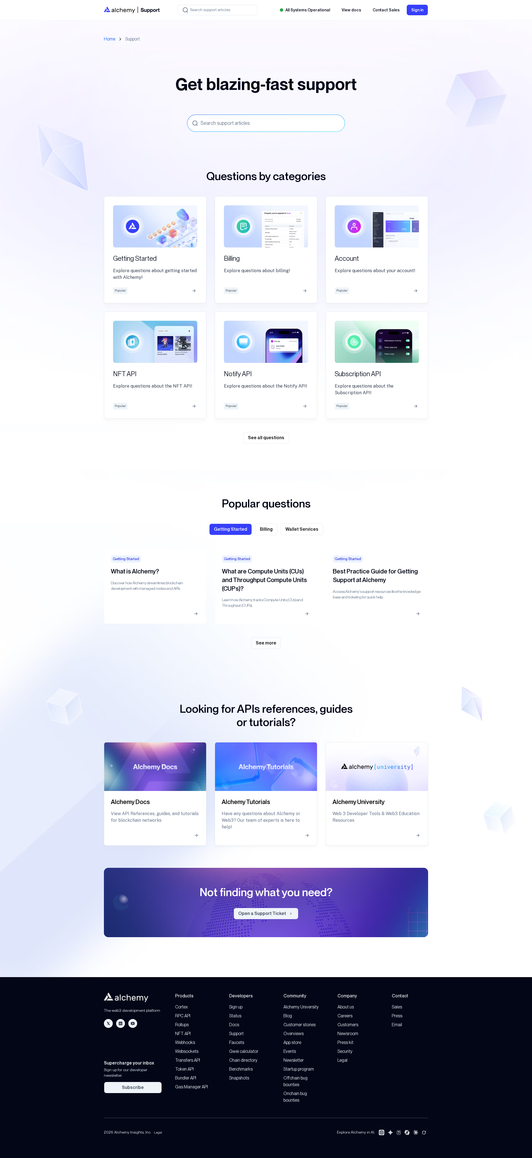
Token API (184, 1069)
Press (397, 1015)
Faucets (236, 1042)
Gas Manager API (191, 1086)
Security (344, 1051)
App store (292, 1042)
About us (345, 1007)
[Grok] (424, 1132)
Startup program (298, 1069)
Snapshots (239, 1078)
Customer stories (299, 1024)
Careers (344, 1015)
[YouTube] (132, 1023)
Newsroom (347, 1033)
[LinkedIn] (120, 1023)
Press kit (345, 1042)
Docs (234, 1024)
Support (236, 1033)
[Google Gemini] (390, 1132)
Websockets (186, 1051)
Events (289, 1051)
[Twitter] (108, 1023)
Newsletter (293, 1060)
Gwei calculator (243, 1051)
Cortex (181, 1007)
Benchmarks (241, 1069)
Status (235, 1015)
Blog (287, 1015)
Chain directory (243, 1060)
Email (397, 1024)
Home (109, 39)
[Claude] (415, 1132)
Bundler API (185, 1078)
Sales (397, 1007)
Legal (342, 1060)
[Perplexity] (399, 1132)
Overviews (293, 1033)
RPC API (182, 1015)
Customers (347, 1024)
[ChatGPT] (381, 1132)
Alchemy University (301, 1007)
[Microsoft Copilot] (407, 1132)
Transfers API (187, 1060)
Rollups (182, 1024)
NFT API (183, 1033)
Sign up (235, 1007)
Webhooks (185, 1042)
